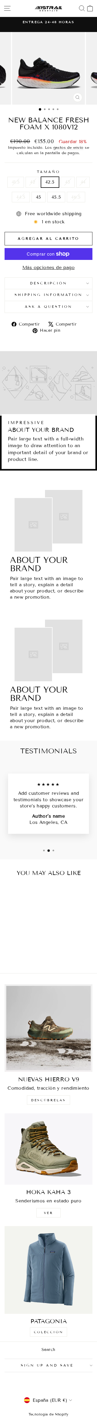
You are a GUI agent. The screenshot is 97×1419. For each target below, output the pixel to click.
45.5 (56, 197)
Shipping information (49, 295)
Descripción (48, 283)
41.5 (16, 182)
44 (83, 182)
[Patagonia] (48, 1270)
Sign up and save (47, 1365)
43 (67, 182)
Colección (48, 1332)
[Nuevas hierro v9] (48, 1028)
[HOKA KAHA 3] (48, 1148)
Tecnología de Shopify (49, 1414)
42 (32, 182)
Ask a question (48, 307)
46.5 (76, 197)
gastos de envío (68, 147)
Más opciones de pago (48, 267)
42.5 (50, 182)
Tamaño (48, 172)
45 (38, 197)
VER (48, 1213)
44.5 (21, 197)
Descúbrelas (48, 1100)
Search (48, 1349)
